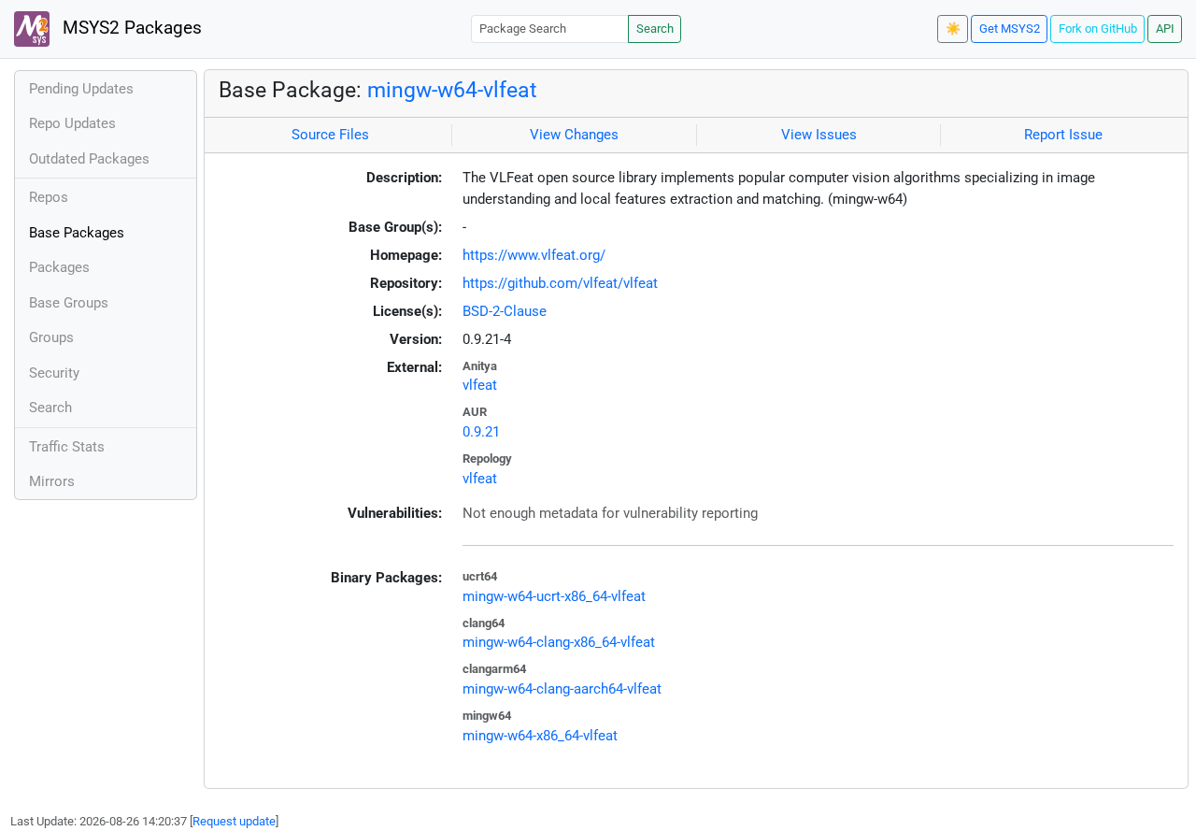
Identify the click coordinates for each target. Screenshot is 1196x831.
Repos (48, 197)
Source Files (330, 134)
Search (655, 28)
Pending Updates (81, 88)
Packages (59, 267)
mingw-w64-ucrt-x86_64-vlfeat (554, 596)
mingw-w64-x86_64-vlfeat (540, 735)
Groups (51, 337)
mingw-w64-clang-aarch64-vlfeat (562, 689)
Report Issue (1063, 134)
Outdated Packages (89, 158)
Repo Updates (72, 123)
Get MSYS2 (1009, 28)
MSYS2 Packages (130, 28)
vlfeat (480, 385)
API (1165, 28)
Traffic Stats (67, 446)
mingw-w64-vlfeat (452, 90)
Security (54, 373)
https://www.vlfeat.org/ (534, 255)
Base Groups (68, 302)
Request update (234, 821)
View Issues (819, 134)
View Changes (574, 134)
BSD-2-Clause (505, 311)
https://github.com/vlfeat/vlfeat (560, 283)
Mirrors (52, 481)
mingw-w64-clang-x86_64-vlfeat (559, 642)
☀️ (953, 28)
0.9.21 (481, 431)
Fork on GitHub (1098, 28)
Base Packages (76, 232)
